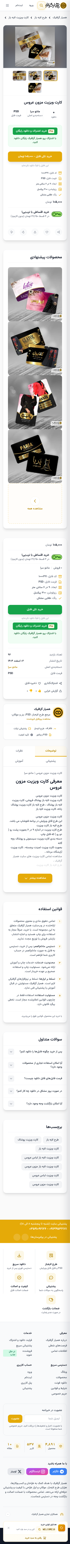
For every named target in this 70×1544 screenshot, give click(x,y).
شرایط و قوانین (59, 1388)
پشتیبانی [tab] (51, 761)
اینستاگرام (34, 1471)
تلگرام (56, 1471)
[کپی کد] (39, 1529)
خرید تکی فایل (35, 609)
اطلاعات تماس (59, 1351)
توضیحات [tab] (50, 751)
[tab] (51, 75)
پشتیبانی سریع (24, 1346)
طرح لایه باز (40, 18)
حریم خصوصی (59, 1394)
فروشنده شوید (20, 1353)
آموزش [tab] (19, 761)
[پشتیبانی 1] (25, 1237)
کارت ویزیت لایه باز (19, 18)
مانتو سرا (35, 112)
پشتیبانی (27, 1388)
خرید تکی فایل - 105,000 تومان (35, 156)
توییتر (14, 1471)
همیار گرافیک (60, 18)
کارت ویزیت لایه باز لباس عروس (41, 1158)
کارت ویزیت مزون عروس (45, 1184)
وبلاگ (64, 1372)
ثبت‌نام (19, 5)
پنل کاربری (26, 1383)
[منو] (7, 5)
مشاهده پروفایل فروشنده (38, 719)
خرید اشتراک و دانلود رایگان (34, 131)
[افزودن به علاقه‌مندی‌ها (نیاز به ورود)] (46, 232)
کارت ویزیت (38, 856)
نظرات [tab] (19, 751)
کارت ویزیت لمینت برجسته (39, 848)
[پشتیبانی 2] (16, 1237)
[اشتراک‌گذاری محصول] (58, 232)
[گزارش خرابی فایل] (35, 232)
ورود (31, 5)
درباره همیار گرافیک (56, 1340)
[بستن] (8, 1528)
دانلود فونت (60, 1383)
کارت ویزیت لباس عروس (45, 1175)
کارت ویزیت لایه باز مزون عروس (42, 1167)
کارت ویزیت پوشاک (28, 1140)
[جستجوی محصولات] (41, 5)
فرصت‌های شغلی (57, 1346)
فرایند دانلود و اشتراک (20, 1340)
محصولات (61, 1378)
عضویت (15, 1419)
